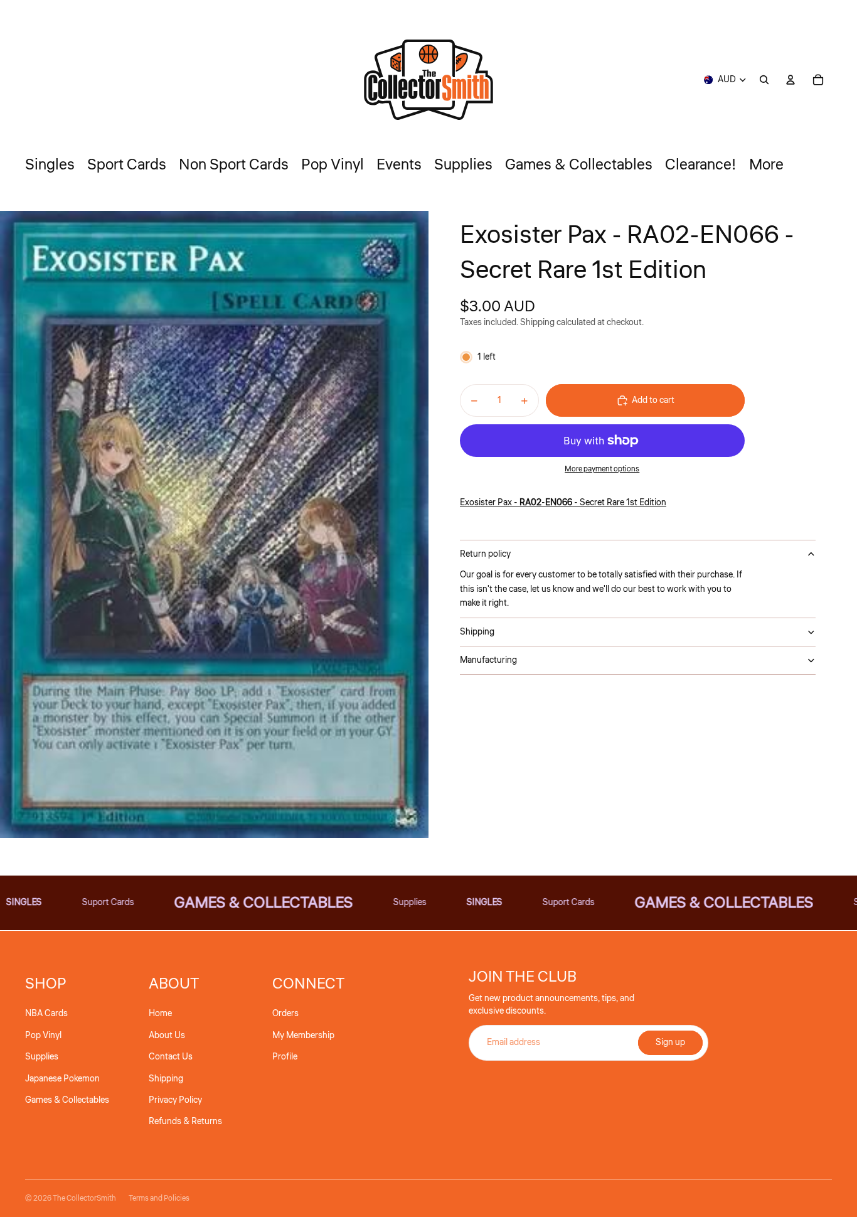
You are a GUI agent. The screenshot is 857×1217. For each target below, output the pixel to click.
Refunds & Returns (185, 1121)
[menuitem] (766, 165)
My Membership (303, 1035)
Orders (285, 1013)
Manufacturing (488, 660)
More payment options (602, 469)
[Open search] (764, 80)
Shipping (477, 632)
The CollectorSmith (84, 1198)
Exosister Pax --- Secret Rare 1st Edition (563, 502)
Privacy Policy (175, 1100)
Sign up (670, 1042)
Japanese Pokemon (62, 1079)
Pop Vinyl (43, 1035)
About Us (167, 1035)
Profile (284, 1057)
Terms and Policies (159, 1198)
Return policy (485, 554)
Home (160, 1013)
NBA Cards (46, 1013)
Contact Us (171, 1057)
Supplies (41, 1057)
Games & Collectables (67, 1100)
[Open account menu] (790, 80)
